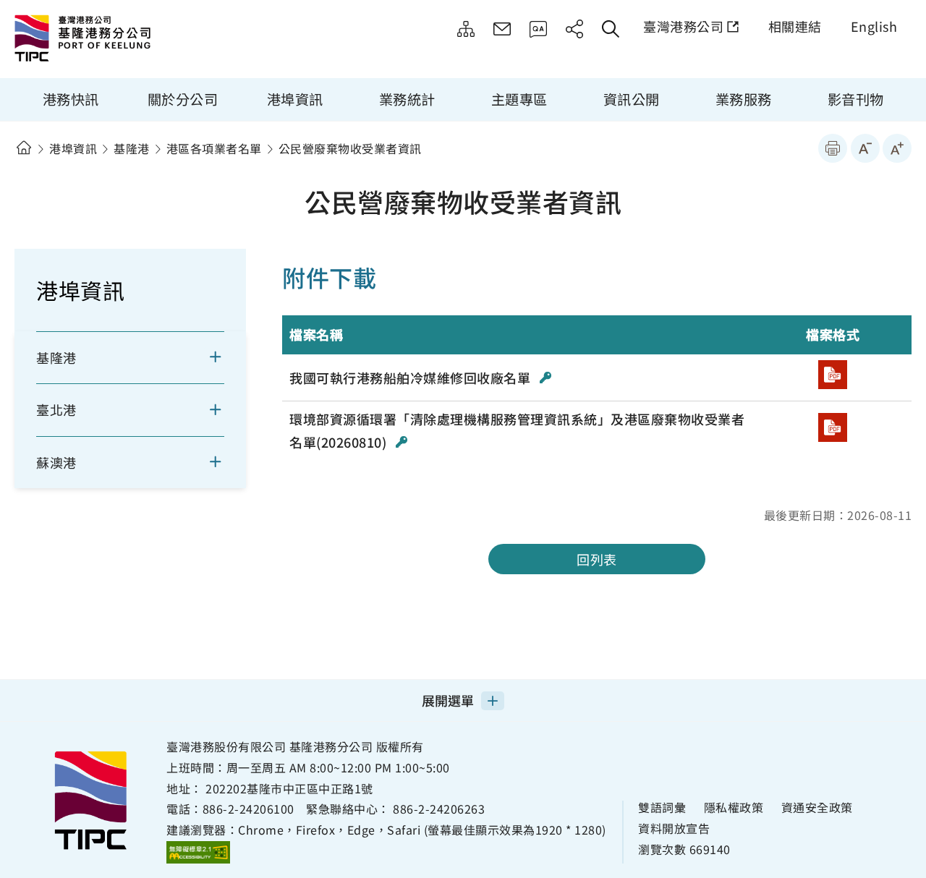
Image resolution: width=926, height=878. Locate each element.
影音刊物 (856, 99)
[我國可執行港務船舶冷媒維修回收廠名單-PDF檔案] (832, 374)
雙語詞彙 (662, 807)
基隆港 (132, 148)
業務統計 (407, 99)
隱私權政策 (734, 807)
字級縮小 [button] (865, 148)
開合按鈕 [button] (224, 357)
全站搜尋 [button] (610, 28)
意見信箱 (502, 28)
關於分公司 (183, 99)
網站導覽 (465, 28)
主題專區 (519, 99)
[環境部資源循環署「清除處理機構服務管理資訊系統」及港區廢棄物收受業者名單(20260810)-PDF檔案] (832, 427)
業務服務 (743, 99)
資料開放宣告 (674, 828)
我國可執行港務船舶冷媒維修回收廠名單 (411, 377)
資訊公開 (631, 99)
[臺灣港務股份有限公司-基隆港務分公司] (133, 39)
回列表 (597, 559)
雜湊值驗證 (546, 377)
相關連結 (795, 26)
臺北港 (56, 409)
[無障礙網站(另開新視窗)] (198, 852)
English (874, 26)
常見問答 (538, 28)
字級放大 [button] (897, 148)
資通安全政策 (817, 807)
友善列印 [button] (832, 148)
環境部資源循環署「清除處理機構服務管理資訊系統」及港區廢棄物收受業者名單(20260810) (516, 430)
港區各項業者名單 (214, 148)
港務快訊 (71, 99)
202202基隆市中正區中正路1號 (289, 788)
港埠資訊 (295, 99)
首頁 (23, 148)
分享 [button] (574, 28)
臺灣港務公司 (683, 26)
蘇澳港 (56, 462)
